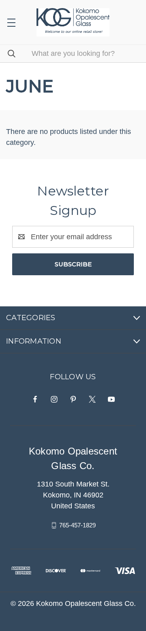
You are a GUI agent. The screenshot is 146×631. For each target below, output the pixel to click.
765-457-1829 (77, 525)
